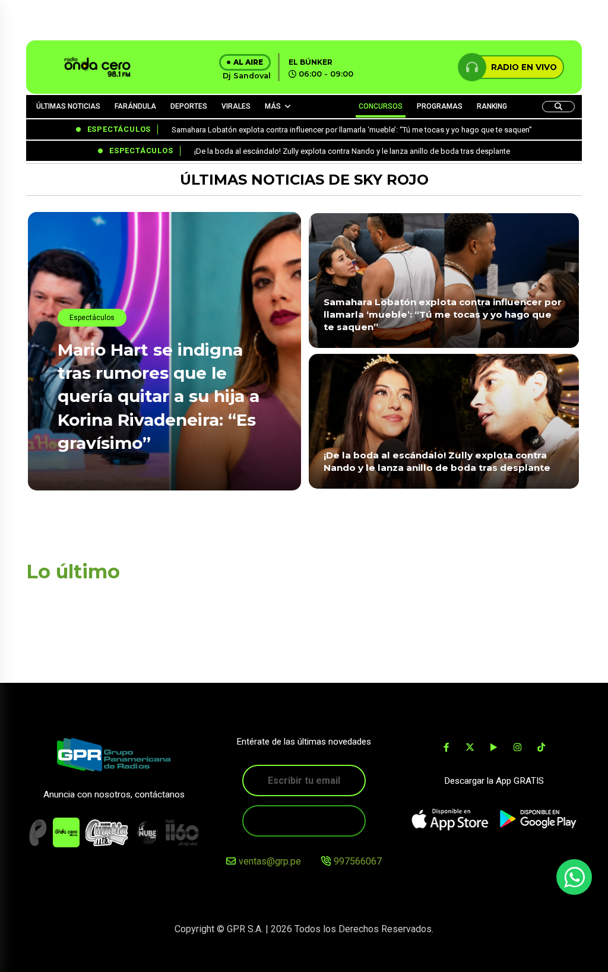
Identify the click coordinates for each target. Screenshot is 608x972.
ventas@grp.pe (270, 861)
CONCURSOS (381, 106)
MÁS (273, 106)
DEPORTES (188, 106)
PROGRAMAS (440, 106)
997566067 (358, 861)
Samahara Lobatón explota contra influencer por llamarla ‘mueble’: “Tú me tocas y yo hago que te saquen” (443, 314)
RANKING (492, 106)
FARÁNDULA (135, 106)
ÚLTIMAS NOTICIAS (68, 106)
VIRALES (236, 106)
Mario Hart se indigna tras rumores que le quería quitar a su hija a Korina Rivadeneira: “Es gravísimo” (158, 396)
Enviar (304, 821)
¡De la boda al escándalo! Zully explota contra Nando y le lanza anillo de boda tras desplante (437, 461)
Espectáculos (92, 318)
